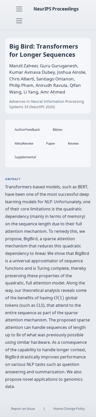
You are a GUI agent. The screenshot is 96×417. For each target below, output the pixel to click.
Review (73, 143)
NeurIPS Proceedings (56, 9)
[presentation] (59, 298)
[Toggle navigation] (19, 9)
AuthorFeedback (27, 129)
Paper (50, 143)
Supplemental (25, 157)
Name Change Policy (69, 408)
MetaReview (24, 143)
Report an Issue (23, 408)
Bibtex (57, 129)
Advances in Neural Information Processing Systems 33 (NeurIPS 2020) (46, 104)
